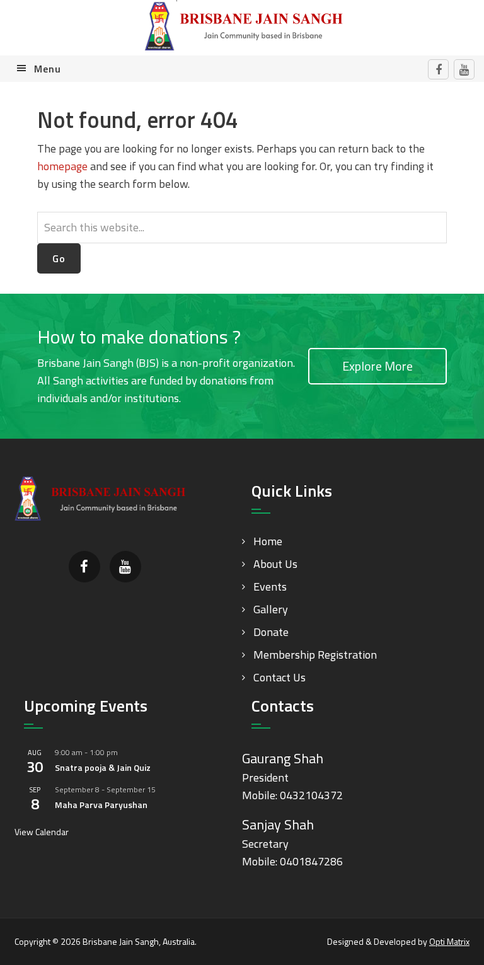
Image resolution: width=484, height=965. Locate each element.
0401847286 (311, 861)
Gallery (270, 609)
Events (270, 586)
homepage (62, 166)
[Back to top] (449, 930)
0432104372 (311, 795)
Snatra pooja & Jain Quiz (103, 767)
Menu (47, 68)
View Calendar (41, 831)
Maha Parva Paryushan (101, 804)
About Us (275, 563)
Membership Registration (315, 654)
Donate (271, 631)
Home (267, 541)
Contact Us (279, 677)
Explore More (377, 366)
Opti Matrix (449, 941)
